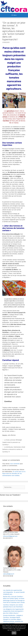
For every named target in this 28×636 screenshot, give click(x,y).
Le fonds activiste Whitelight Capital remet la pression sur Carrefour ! (12, 442)
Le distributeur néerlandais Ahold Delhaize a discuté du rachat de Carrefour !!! (13, 449)
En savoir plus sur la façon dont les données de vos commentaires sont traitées (13, 473)
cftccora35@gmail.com (10, 536)
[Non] (26, 630)
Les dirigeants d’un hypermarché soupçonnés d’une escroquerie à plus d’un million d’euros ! (13, 611)
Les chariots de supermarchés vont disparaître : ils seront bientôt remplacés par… (14, 592)
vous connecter (15, 463)
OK (14, 632)
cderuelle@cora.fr (8, 574)
